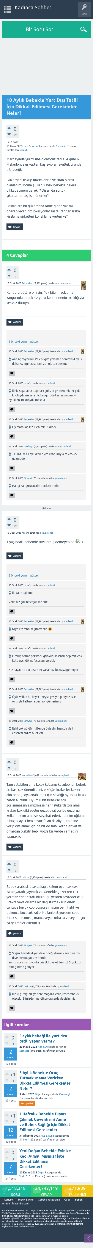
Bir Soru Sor (39, 29)
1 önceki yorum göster (24, 341)
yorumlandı (67, 351)
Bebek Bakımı (25, 1199)
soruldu (23, 150)
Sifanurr (24, 1139)
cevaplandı (65, 283)
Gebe (67, 1199)
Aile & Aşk (44, 1046)
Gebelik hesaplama (49, 1199)
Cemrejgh (65, 1094)
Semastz (24, 1050)
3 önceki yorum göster (24, 575)
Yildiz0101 (25, 1176)
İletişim (8, 1199)
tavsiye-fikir (27, 1103)
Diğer (38, 1094)
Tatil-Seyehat (31, 146)
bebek (78, 1199)
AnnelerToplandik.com (15, 1203)
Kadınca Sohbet (33, 7)
